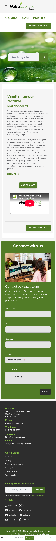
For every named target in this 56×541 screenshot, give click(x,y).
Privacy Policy (11, 468)
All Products (10, 457)
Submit (45, 392)
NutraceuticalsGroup (16, 437)
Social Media (10, 475)
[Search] (44, 57)
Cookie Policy (11, 471)
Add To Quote (28, 185)
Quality (8, 460)
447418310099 (14, 430)
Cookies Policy (19, 537)
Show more (13, 174)
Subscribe (38, 489)
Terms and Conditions (14, 464)
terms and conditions (38, 495)
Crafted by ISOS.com (45, 534)
